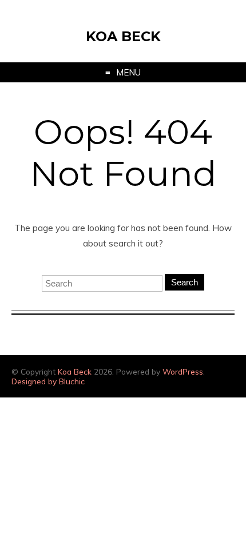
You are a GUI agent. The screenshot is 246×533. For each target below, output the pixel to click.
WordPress (182, 371)
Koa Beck (123, 36)
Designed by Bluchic (48, 381)
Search (184, 282)
